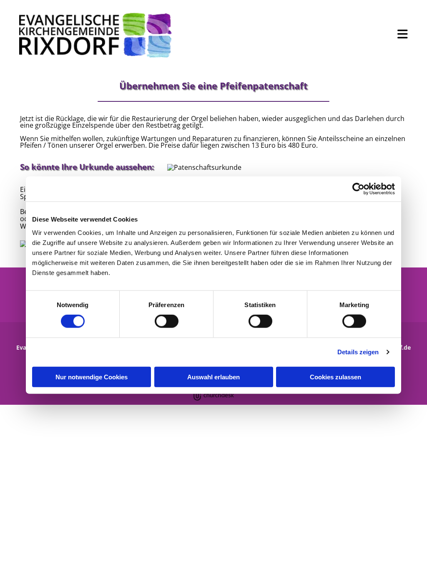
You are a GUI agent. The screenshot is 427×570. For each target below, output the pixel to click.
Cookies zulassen (335, 376)
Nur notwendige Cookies (91, 376)
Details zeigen (358, 352)
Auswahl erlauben (213, 376)
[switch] (166, 321)
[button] (297, 34)
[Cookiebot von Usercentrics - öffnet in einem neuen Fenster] (358, 189)
